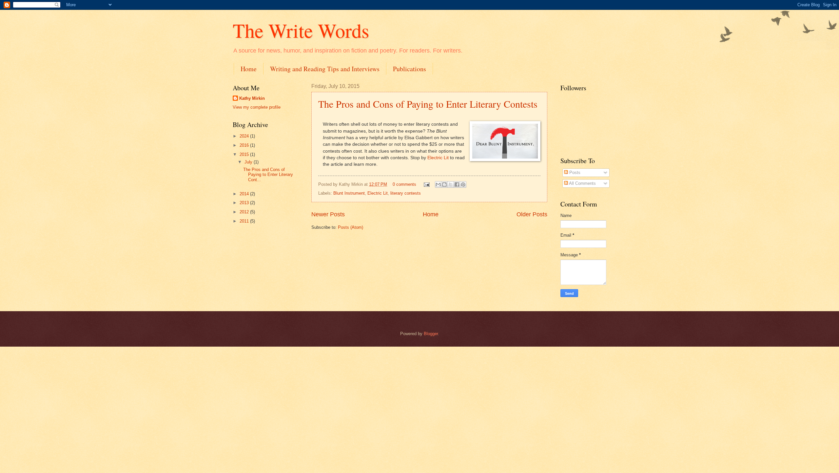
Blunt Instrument (349, 193)
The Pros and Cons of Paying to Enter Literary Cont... (268, 174)
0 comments (404, 184)
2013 (245, 202)
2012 (245, 211)
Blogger (431, 333)
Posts (574, 172)
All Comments (582, 183)
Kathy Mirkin (252, 98)
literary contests (405, 193)
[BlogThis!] (444, 184)
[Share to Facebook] (457, 184)
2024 (245, 136)
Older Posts (532, 214)
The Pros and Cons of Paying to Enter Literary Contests (427, 103)
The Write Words (301, 30)
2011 (245, 221)
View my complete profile (257, 107)
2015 (245, 154)
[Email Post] (426, 184)
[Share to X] (450, 184)
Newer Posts (328, 214)
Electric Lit (438, 157)
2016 (245, 145)
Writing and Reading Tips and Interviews (325, 68)
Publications (409, 68)
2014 (245, 193)
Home (249, 68)
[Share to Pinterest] (463, 184)
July (249, 162)
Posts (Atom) (350, 227)
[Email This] (438, 184)
